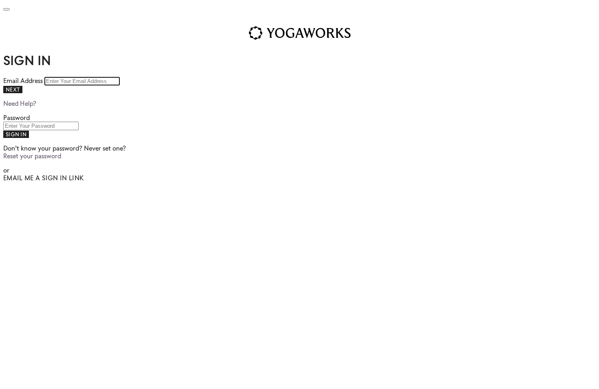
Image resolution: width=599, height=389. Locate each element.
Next (13, 89)
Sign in (16, 134)
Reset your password (32, 156)
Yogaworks (299, 33)
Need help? (19, 103)
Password (16, 118)
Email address (23, 81)
